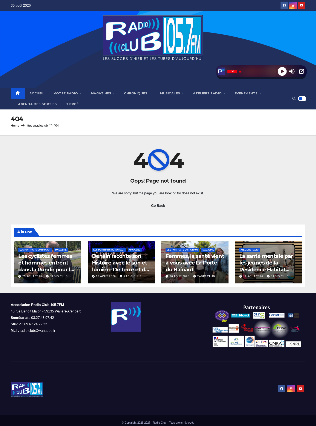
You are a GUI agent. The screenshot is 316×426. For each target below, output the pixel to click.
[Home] (18, 93)
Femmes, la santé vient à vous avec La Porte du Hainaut (195, 262)
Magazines (101, 93)
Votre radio (66, 93)
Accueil (36, 93)
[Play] (282, 71)
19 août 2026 (253, 276)
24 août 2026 (106, 276)
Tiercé (72, 104)
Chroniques (136, 93)
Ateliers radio (208, 93)
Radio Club (59, 276)
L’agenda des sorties (36, 104)
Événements (247, 93)
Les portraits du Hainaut (35, 250)
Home (15, 125)
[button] (294, 98)
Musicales (170, 93)
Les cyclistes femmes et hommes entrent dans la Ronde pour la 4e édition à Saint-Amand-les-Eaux (45, 269)
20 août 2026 (180, 276)
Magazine (61, 250)
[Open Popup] (301, 71)
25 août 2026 (32, 276)
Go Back (158, 206)
